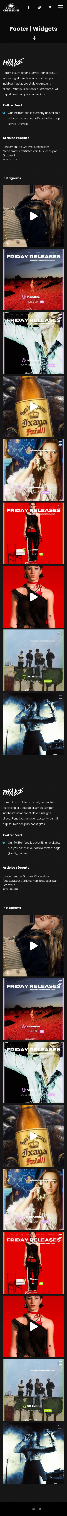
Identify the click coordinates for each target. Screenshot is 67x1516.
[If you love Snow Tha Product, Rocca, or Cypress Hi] (33, 406)
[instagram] (39, 7)
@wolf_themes (18, 123)
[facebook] (28, 7)
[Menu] (60, 7)
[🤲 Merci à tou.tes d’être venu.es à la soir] (33, 724)
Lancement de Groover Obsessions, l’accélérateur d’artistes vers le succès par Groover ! (30, 151)
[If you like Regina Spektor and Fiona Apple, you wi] (33, 216)
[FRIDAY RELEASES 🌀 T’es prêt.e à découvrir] (33, 279)
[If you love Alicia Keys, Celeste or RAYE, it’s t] (33, 597)
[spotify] (50, 7)
